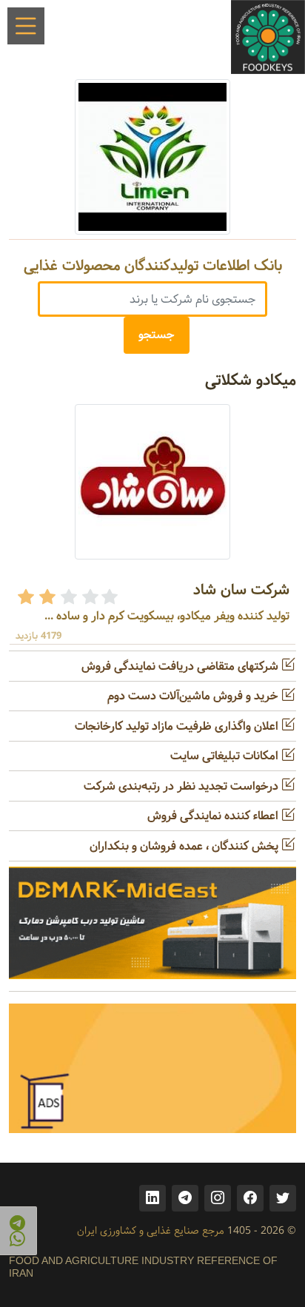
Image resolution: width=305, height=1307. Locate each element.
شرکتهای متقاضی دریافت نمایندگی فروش (181, 666)
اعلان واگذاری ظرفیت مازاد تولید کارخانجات (178, 726)
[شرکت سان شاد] (152, 481)
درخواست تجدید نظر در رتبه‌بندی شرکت (182, 786)
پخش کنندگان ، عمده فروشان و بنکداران (185, 846)
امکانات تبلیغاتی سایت (225, 756)
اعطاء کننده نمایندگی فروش (214, 816)
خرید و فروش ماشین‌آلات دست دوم (194, 696)
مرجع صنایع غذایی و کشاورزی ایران (150, 1231)
